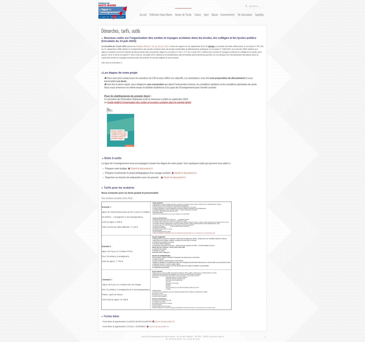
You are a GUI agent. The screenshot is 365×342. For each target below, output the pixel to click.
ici (121, 63)
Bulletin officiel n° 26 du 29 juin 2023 (152, 46)
